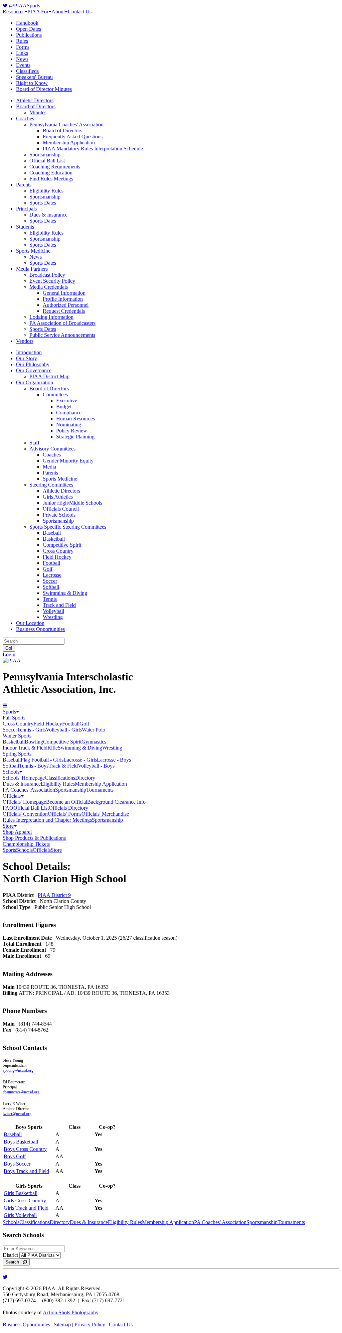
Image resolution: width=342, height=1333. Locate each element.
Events (23, 65)
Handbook (27, 23)
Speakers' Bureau (34, 77)
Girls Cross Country (25, 1200)
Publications (29, 35)
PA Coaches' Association (29, 790)
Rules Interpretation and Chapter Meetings (47, 820)
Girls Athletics (58, 497)
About (58, 11)
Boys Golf (15, 1156)
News (22, 59)
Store (8, 826)
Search (14, 1261)
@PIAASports (24, 5)
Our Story (26, 358)
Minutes (37, 112)
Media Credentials (48, 287)
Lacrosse (52, 575)
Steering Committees (51, 485)
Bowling (34, 742)
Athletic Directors (34, 100)
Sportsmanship (44, 154)
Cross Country (58, 551)
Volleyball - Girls (64, 729)
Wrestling (53, 617)
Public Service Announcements (62, 335)
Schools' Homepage (24, 778)
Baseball (52, 533)
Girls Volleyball (20, 1215)
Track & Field (63, 766)
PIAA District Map (49, 376)
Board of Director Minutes (44, 89)
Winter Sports (17, 736)
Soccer (50, 581)
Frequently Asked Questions (73, 136)
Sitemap (62, 1324)
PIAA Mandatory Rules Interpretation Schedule (93, 148)
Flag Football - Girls (42, 760)
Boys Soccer (17, 1164)
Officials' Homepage (24, 802)
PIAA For (37, 11)
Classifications (60, 778)
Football (51, 563)
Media (49, 467)
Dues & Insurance (48, 215)
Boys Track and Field (26, 1171)
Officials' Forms (64, 814)
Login (9, 654)
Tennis (50, 599)
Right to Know (32, 83)
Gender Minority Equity (68, 460)
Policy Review (71, 430)
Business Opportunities (40, 629)
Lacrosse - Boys (114, 760)
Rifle (52, 748)
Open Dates (28, 29)
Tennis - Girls (31, 729)
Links (22, 53)
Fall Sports (14, 717)
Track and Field (59, 605)
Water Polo (93, 729)
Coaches (25, 118)
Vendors (24, 341)
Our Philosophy (32, 364)
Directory (85, 778)
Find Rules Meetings (51, 178)
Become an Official (66, 802)
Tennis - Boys (33, 766)
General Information (64, 293)
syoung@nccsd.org (18, 1070)
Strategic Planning (75, 436)
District (10, 1255)
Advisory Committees (52, 448)
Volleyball (53, 611)
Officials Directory (68, 808)
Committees (55, 394)
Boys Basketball (21, 1142)
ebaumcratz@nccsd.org (21, 1092)
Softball (51, 587)
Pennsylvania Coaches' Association (66, 124)
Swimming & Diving (65, 593)
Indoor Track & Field (25, 748)
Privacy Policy (89, 1324)
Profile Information (63, 299)
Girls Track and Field (26, 1208)
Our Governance (33, 370)
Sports (9, 711)
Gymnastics (93, 742)
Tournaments (100, 790)
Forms (22, 47)
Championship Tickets (26, 844)
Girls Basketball (20, 1193)
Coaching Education (50, 172)
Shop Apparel (17, 832)
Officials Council (61, 509)
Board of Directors (35, 106)
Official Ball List (47, 160)
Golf (47, 569)
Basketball (54, 539)
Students (25, 227)
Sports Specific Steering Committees (67, 527)
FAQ (8, 808)
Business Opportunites (26, 1324)
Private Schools (59, 515)
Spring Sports (17, 754)
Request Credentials (64, 311)
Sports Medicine (33, 251)
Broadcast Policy (47, 275)
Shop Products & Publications (34, 838)
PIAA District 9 (54, 895)
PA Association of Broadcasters (62, 323)
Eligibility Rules (46, 190)
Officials (12, 796)
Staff (34, 442)
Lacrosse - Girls (80, 760)
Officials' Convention (25, 814)
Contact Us (80, 11)
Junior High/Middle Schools (72, 503)
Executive (66, 400)
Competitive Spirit (62, 545)
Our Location (30, 623)
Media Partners (32, 269)
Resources (13, 11)
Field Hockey (57, 557)
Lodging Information (51, 317)
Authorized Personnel (66, 305)
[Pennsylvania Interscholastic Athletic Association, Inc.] (12, 660)
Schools (11, 772)
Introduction (29, 352)
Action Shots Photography (70, 1312)
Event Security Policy (52, 281)
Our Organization (34, 382)
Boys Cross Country (25, 1149)
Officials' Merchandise (105, 814)
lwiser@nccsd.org (17, 1113)
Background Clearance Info (116, 802)
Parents (23, 184)
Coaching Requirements (54, 166)
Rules (22, 41)
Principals (26, 209)
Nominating (68, 424)
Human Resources (75, 418)
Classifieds (27, 71)
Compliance (68, 412)
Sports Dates (42, 203)
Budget (63, 406)
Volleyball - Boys (96, 766)
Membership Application (69, 142)
